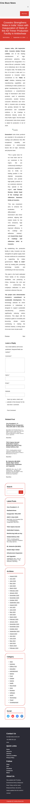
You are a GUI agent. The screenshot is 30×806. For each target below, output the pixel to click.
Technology (13, 697)
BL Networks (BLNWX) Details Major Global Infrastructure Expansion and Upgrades (14, 464)
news (11, 688)
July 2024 (12, 636)
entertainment (14, 671)
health (11, 683)
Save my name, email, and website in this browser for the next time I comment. (15, 402)
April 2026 (13, 586)
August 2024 (13, 634)
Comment (8, 356)
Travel (11, 700)
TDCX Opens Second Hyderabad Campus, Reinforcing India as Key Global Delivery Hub (13, 445)
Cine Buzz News (8, 3)
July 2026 (12, 578)
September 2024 (14, 631)
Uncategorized (14, 702)
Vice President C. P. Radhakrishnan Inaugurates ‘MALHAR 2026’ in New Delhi (15, 425)
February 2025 (14, 619)
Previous (7, 336)
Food (11, 676)
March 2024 (13, 645)
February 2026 (14, 590)
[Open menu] (28, 7)
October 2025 (14, 600)
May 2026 (13, 583)
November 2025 (14, 598)
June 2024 (13, 638)
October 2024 (14, 629)
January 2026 (14, 593)
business (12, 664)
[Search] (21, 492)
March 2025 (13, 617)
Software (12, 693)
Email (7, 383)
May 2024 (13, 641)
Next (24, 336)
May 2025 (13, 612)
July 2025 (12, 607)
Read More (8, 437)
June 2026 (13, 581)
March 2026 (13, 588)
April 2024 (13, 643)
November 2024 (14, 626)
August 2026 (13, 576)
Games (12, 681)
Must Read (13, 685)
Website (7, 391)
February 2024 (14, 648)
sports (11, 695)
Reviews (12, 690)
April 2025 (13, 614)
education (12, 669)
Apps (11, 661)
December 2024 (14, 624)
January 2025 (14, 622)
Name (7, 375)
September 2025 (14, 602)
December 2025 (14, 595)
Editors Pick (13, 666)
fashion (12, 673)
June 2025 (13, 610)
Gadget (12, 678)
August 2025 (13, 605)
